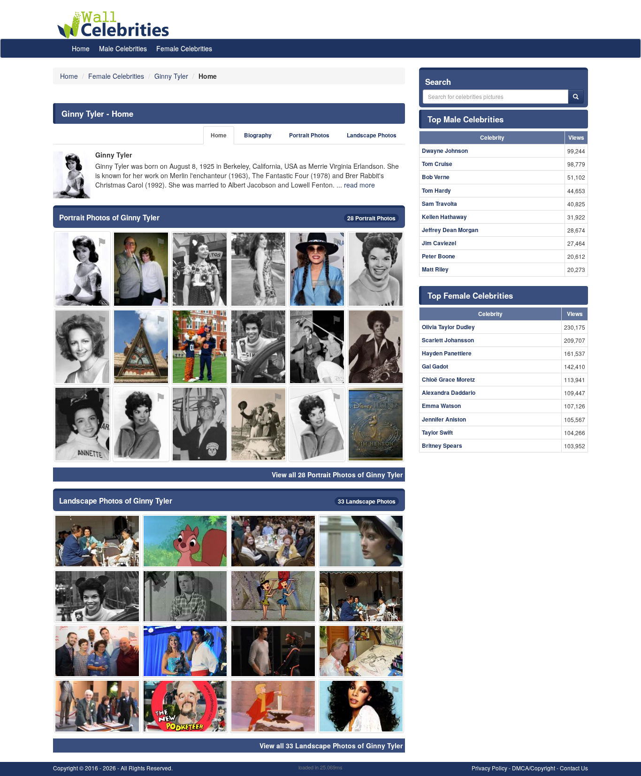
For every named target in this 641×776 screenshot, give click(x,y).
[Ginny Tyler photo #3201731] (97, 705)
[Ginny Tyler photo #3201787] (273, 705)
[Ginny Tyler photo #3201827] (199, 269)
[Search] (576, 97)
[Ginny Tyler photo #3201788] (317, 269)
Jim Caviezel (439, 243)
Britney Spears (442, 445)
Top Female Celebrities (470, 295)
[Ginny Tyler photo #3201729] (258, 346)
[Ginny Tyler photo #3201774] (185, 540)
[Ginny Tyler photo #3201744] (141, 269)
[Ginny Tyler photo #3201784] (82, 346)
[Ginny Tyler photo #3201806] (199, 424)
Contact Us (574, 768)
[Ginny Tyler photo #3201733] (141, 424)
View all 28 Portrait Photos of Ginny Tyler (337, 474)
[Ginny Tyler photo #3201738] (273, 596)
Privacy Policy (489, 768)
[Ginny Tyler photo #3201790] (97, 651)
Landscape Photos (372, 135)
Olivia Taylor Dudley (448, 327)
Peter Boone (438, 256)
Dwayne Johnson (445, 150)
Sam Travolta (439, 203)
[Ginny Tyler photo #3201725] (97, 596)
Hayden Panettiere (447, 353)
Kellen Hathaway (444, 216)
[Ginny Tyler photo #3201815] (185, 651)
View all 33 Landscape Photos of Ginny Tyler (331, 745)
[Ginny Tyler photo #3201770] (317, 346)
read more (359, 184)
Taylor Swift (437, 432)
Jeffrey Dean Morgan (450, 230)
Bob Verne (436, 177)
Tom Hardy (436, 190)
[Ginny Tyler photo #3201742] (258, 424)
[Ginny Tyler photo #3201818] (361, 705)
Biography (258, 135)
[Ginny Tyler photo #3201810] (82, 269)
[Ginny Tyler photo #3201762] (273, 540)
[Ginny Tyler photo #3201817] (273, 651)
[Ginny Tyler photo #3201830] (185, 596)
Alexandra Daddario (448, 392)
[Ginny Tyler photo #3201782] (199, 346)
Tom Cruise (437, 163)
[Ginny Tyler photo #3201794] (375, 424)
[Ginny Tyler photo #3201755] (185, 705)
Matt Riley (435, 269)
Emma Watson (441, 405)
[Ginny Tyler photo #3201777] (361, 540)
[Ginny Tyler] (72, 174)
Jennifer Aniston (444, 419)
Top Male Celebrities (465, 119)
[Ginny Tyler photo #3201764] (82, 424)
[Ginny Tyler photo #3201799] (141, 346)
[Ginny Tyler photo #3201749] (258, 269)
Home (81, 48)
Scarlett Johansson (448, 340)
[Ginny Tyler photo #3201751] (97, 540)
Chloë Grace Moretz (448, 379)
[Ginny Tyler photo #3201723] (375, 269)
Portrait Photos (309, 135)
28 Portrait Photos (371, 218)
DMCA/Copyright (533, 768)
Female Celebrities (184, 48)
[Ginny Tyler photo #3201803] (361, 651)
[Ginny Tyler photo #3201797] (375, 346)
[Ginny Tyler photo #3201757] (361, 596)
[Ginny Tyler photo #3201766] (317, 424)
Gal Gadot (435, 366)
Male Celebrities (123, 48)
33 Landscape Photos (367, 501)
